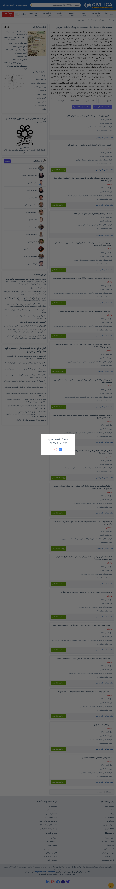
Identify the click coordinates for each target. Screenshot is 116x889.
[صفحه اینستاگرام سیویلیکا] (55, 449)
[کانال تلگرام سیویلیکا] (60, 449)
